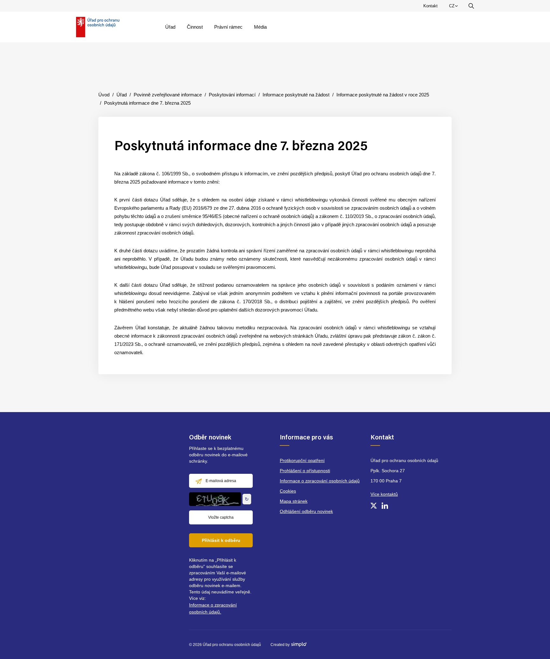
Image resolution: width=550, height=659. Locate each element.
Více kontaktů (384, 494)
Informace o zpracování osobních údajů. (213, 608)
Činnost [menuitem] (195, 27)
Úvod (103, 94)
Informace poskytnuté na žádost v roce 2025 (382, 94)
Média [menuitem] (260, 27)
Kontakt (430, 6)
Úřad (121, 94)
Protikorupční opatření (302, 460)
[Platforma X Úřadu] (373, 505)
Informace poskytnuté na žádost (296, 94)
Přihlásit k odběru (221, 540)
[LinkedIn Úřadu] (385, 505)
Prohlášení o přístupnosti (305, 470)
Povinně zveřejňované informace (168, 94)
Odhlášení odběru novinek (306, 511)
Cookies (288, 491)
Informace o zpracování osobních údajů (320, 480)
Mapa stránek (293, 501)
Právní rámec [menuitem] (228, 27)
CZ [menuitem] (454, 7)
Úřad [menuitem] (170, 27)
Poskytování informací (232, 94)
